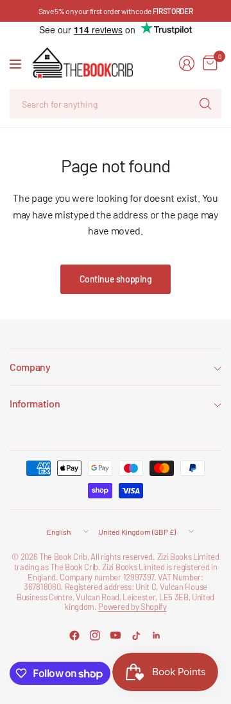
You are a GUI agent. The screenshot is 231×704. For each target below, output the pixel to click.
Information (35, 403)
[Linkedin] (156, 635)
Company (30, 367)
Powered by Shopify (132, 607)
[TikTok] (136, 635)
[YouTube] (115, 635)
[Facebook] (74, 635)
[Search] (205, 104)
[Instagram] (95, 635)
